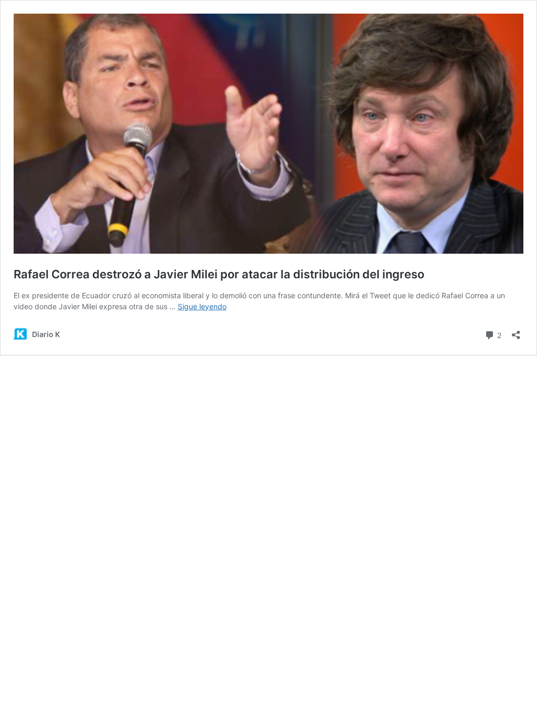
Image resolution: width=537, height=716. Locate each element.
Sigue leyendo (202, 306)
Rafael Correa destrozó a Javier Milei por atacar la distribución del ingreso (219, 274)
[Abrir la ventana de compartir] (516, 331)
